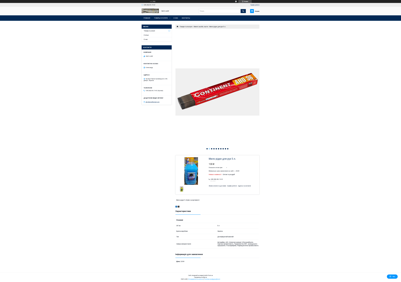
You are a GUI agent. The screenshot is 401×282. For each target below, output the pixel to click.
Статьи (146, 35)
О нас (175, 18)
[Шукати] (243, 11)
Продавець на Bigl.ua (200, 277)
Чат (394, 276)
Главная (146, 18)
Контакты (186, 18)
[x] (178, 207)
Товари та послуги (186, 26)
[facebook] (176, 207)
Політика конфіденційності (212, 279)
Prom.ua (210, 275)
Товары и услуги (161, 18)
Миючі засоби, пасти (201, 26)
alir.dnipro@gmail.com (152, 102)
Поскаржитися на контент (195, 279)
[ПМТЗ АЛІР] (150, 12)
